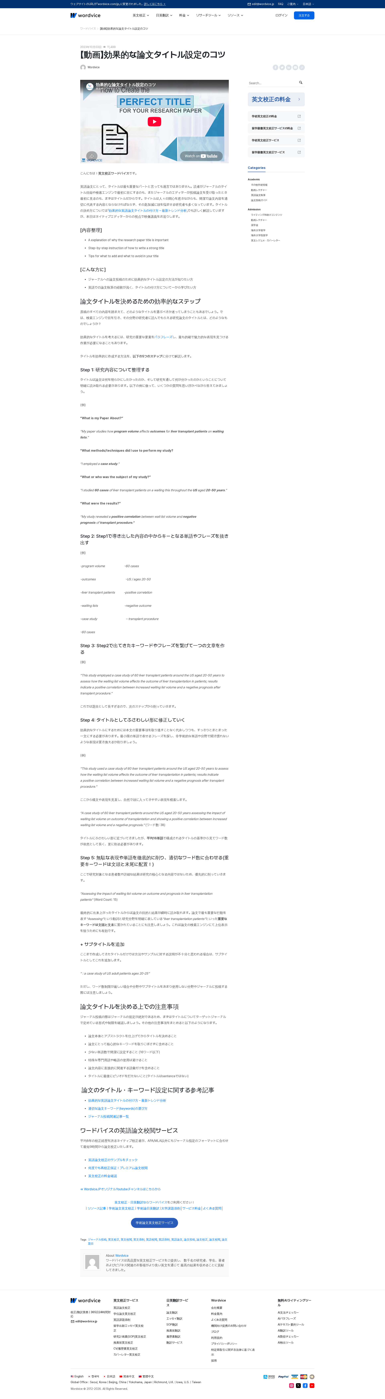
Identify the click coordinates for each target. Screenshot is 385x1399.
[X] (298, 1385)
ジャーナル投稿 (97, 1239)
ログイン (282, 15)
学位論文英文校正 (124, 1313)
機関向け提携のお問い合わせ (228, 1325)
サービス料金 (191, 1208)
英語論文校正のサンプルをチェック (113, 1160)
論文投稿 (189, 1239)
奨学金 (254, 225)
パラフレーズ (163, 337)
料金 (182, 15)
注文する (304, 15)
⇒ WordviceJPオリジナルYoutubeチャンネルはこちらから (120, 1189)
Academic (254, 179)
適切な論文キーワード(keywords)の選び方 (118, 1108)
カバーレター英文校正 (126, 1354)
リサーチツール (206, 15)
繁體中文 (148, 1376)
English (79, 1376)
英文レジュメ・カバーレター (265, 240)
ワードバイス (88, 28)
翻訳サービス (174, 1342)
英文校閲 (126, 1239)
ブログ (215, 1331)
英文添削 (139, 1239)
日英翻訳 (162, 15)
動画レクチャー (259, 190)
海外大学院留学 (259, 235)
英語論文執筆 (258, 195)
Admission (254, 209)
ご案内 (291, 4)
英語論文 (176, 1239)
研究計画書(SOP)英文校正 (129, 1336)
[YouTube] (312, 1385)
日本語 (307, 4)
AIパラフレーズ (287, 1318)
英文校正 (139, 15)
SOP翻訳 (172, 1324)
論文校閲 (214, 1239)
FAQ (280, 4)
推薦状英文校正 (123, 1342)
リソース (234, 15)
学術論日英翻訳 (148, 1208)
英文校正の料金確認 (102, 1176)
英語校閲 (151, 1239)
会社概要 (216, 1307)
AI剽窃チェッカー (288, 1336)
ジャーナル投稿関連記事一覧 (108, 1116)
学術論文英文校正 (121, 1208)
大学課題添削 (170, 1208)
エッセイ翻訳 (174, 1318)
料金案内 (216, 1313)
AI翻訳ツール (286, 1330)
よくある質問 (212, 1208)
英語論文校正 (121, 1307)
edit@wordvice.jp (86, 1321)
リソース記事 (97, 1208)
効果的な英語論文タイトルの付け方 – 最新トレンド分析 (148, 211)
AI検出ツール (286, 1342)
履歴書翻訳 (173, 1336)
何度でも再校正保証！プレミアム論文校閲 (118, 1168)
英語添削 (164, 1239)
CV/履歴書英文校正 (125, 1348)
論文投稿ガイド (259, 200)
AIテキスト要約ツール (291, 1324)
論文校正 (202, 1239)
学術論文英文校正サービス (154, 1223)
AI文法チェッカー (288, 1312)
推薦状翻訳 (173, 1330)
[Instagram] (291, 1385)
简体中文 (129, 1376)
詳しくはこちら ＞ (155, 4)
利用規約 (216, 1337)
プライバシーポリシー (224, 1343)
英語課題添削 (121, 1319)
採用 (214, 1360)
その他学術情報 (259, 185)
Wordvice (122, 1256)
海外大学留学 (258, 230)
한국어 (95, 1376)
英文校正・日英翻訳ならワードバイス (140, 1202)
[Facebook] (305, 1385)
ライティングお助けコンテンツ (266, 215)
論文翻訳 (172, 1312)
